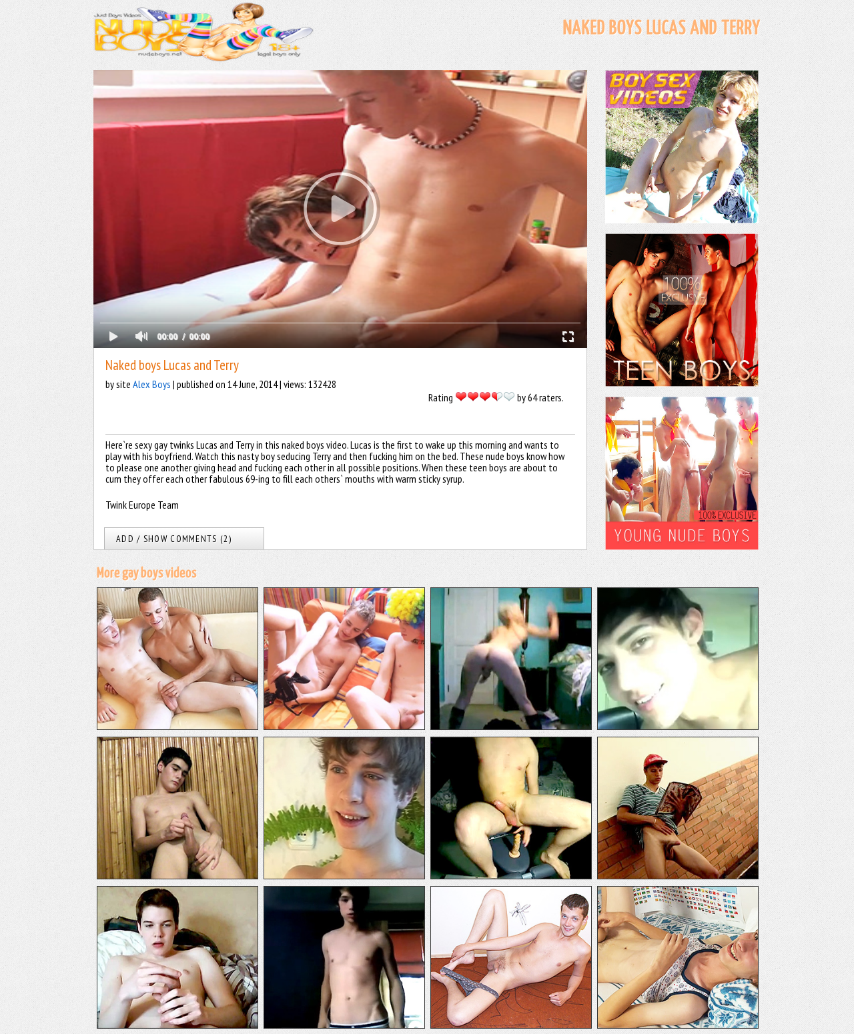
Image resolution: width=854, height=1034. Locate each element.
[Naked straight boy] (678, 875)
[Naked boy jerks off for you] (344, 875)
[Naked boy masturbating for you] (177, 875)
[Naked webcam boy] (344, 1024)
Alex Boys (152, 384)
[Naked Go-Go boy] (511, 726)
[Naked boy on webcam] (511, 875)
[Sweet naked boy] (678, 1024)
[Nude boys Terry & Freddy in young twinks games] (177, 726)
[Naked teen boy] (177, 1024)
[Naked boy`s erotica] (511, 1024)
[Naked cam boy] (678, 726)
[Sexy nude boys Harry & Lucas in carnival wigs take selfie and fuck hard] (344, 726)
